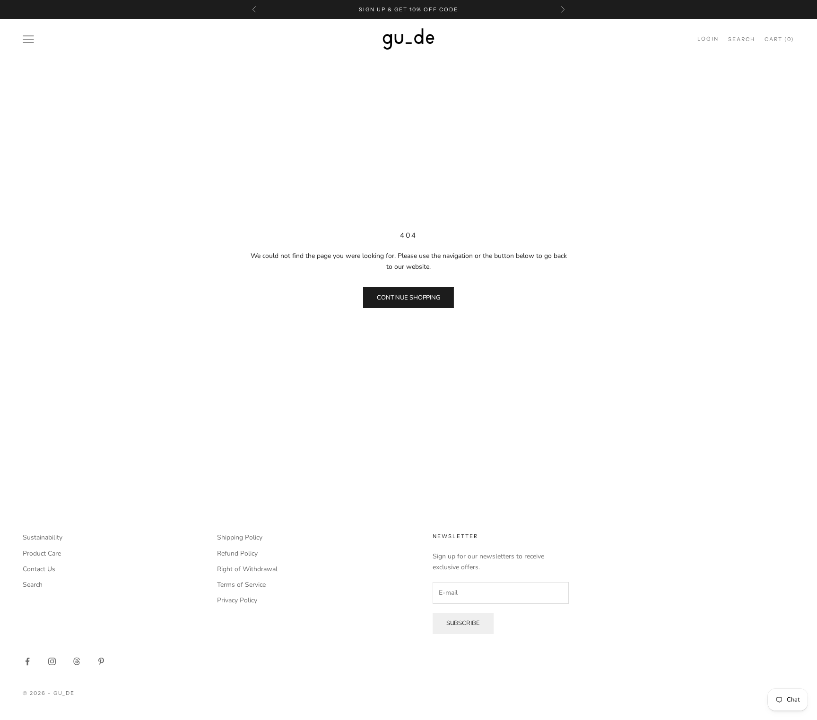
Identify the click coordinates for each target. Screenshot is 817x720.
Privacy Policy (237, 600)
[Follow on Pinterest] (101, 661)
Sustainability (42, 537)
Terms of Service (241, 584)
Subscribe (463, 623)
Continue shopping (408, 297)
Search (33, 584)
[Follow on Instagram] (52, 661)
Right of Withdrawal (247, 569)
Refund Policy (237, 553)
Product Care (42, 553)
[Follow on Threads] (76, 661)
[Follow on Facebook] (27, 661)
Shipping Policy (239, 537)
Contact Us (39, 569)
